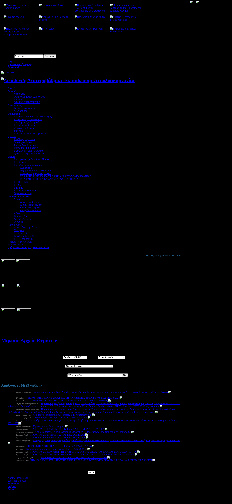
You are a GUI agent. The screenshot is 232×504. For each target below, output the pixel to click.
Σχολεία (12, 136)
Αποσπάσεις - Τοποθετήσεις (28, 119)
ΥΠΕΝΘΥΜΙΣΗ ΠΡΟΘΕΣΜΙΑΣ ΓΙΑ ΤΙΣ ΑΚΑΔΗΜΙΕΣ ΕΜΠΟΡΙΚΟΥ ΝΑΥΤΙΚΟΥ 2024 (73, 397)
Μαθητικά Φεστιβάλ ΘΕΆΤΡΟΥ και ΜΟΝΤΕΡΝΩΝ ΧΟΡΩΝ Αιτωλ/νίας (70, 400)
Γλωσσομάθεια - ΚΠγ (25, 236)
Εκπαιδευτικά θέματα (25, 125)
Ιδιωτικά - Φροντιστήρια (20, 241)
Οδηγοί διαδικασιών (30, 210)
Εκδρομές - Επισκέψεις (26, 148)
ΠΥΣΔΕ (18, 99)
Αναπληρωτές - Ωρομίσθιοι (28, 122)
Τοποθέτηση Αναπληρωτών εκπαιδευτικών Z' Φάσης (61, 417)
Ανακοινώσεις (15, 105)
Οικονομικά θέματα (24, 128)
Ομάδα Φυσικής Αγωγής (20, 64)
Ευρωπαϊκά (26, 167)
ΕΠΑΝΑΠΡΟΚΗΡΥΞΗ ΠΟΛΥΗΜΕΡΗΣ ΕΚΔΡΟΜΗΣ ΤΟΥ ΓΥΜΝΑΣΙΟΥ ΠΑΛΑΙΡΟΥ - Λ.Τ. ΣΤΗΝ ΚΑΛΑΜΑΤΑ (91, 460)
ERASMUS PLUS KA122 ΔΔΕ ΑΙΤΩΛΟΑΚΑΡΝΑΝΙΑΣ (50, 179)
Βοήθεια (12, 486)
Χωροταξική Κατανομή (25, 145)
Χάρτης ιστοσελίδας (18, 478)
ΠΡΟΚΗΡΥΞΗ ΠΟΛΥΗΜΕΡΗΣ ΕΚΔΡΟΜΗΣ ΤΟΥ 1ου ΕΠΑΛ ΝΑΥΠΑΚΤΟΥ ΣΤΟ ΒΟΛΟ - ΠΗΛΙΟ (83, 451)
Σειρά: (94, 357)
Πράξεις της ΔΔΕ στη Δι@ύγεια (30, 133)
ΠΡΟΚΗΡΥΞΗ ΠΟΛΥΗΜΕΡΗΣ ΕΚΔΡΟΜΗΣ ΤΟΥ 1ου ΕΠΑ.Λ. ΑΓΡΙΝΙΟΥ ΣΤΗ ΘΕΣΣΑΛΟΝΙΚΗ (82, 454)
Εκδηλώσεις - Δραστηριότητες (29, 150)
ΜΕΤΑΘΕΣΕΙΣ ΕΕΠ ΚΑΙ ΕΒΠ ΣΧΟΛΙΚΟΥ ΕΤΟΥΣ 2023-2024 (74, 457)
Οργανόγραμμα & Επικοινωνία (29, 96)
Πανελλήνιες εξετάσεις (25, 227)
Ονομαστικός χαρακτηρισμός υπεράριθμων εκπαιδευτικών (62, 414)
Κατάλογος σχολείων (24, 139)
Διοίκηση (12, 91)
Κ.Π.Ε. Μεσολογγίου (25, 190)
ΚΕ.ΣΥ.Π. (19, 184)
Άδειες (17, 213)
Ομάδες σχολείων (23, 142)
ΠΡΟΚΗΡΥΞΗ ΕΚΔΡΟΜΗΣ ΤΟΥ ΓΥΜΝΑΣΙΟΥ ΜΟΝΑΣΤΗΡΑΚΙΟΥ (67, 429)
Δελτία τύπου (20, 111)
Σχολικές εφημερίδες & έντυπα (29, 153)
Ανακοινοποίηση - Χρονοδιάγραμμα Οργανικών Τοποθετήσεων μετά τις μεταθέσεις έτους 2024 (83, 432)
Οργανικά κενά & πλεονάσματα (49, 426)
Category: (60, 366)
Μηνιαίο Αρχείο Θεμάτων (29, 340)
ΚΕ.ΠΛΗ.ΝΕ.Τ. (22, 182)
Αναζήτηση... (7, 56)
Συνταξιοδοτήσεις (23, 219)
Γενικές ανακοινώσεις (25, 108)
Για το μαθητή (15, 224)
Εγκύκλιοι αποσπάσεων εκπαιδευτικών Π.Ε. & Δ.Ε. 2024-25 (56, 449)
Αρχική (11, 61)
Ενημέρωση (14, 113)
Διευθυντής (19, 93)
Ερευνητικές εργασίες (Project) (35, 173)
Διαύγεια (18, 130)
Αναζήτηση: (61, 375)
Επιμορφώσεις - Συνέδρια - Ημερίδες (33, 159)
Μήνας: (59, 357)
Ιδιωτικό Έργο (21, 216)
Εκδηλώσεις (20, 162)
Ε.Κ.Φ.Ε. (18, 187)
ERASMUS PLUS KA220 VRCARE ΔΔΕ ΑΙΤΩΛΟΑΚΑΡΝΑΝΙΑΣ (55, 176)
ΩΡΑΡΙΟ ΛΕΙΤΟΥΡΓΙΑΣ (27, 102)
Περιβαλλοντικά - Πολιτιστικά (35, 170)
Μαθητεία (19, 230)
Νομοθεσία (19, 199)
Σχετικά (11, 489)
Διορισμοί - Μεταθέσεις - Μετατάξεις (33, 116)
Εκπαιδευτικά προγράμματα (28, 165)
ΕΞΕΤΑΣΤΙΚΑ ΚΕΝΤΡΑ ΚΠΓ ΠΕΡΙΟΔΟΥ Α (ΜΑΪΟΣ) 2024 (60, 446)
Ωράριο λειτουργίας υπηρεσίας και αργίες (28, 247)
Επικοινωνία (14, 67)
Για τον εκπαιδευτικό (18, 196)
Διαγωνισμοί (20, 233)
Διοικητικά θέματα (29, 202)
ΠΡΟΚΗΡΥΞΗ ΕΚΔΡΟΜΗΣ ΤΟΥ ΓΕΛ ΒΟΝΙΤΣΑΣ (57, 434)
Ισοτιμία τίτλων (15, 244)
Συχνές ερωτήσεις (17, 480)
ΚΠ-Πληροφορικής (23, 239)
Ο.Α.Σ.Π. (19, 221)
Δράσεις (12, 156)
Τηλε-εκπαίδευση (23, 193)
